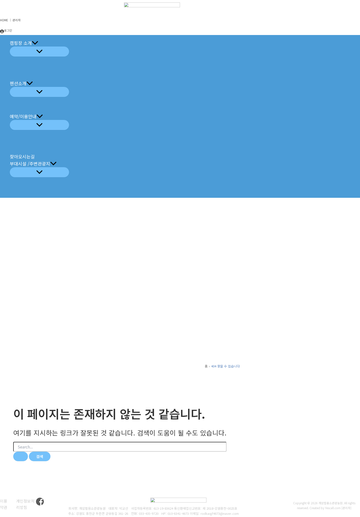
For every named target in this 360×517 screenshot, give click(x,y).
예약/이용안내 (23, 116)
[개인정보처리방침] (26, 504)
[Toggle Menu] (39, 52)
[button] (35, 43)
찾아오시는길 (22, 156)
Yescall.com (333, 508)
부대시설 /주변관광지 (30, 163)
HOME (4, 20)
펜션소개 (18, 83)
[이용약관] (5, 504)
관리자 (16, 20)
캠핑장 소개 (21, 43)
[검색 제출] (20, 456)
